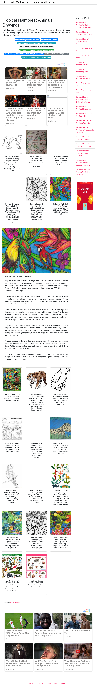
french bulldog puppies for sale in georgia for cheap (24, 54)
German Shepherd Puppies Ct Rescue (83, 77)
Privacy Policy (52, 683)
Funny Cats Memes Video (83, 56)
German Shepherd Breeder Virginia (83, 63)
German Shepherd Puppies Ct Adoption (83, 107)
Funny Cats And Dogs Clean (84, 49)
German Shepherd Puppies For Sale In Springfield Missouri (83, 99)
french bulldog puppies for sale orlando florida (36, 50)
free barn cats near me (49, 39)
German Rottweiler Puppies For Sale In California (83, 172)
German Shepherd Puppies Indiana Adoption (83, 153)
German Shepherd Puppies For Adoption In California (85, 129)
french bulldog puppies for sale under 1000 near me (36, 43)
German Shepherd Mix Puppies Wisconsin (84, 121)
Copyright (64, 683)
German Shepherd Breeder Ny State (83, 70)
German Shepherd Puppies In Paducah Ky (84, 33)
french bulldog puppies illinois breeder (36, 57)
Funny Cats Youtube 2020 (83, 91)
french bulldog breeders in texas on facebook (36, 47)
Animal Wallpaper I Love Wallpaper (29, 2)
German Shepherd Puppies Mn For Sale (83, 145)
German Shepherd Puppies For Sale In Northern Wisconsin (83, 162)
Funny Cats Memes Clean (83, 84)
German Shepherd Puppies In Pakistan (83, 138)
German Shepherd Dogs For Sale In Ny (85, 114)
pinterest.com (15, 602)
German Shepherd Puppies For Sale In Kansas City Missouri (83, 25)
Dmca (31, 683)
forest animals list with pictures (56, 54)
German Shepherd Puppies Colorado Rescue (83, 41)
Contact (40, 683)
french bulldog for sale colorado (27, 39)
